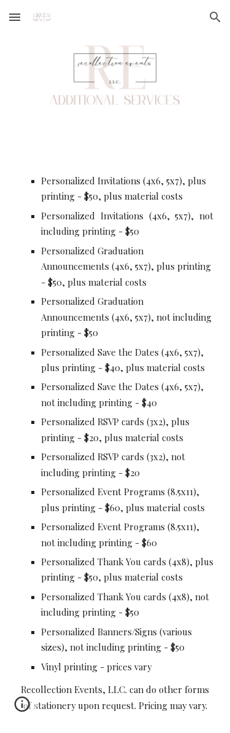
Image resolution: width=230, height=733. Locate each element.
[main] (115, 443)
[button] (14, 17)
